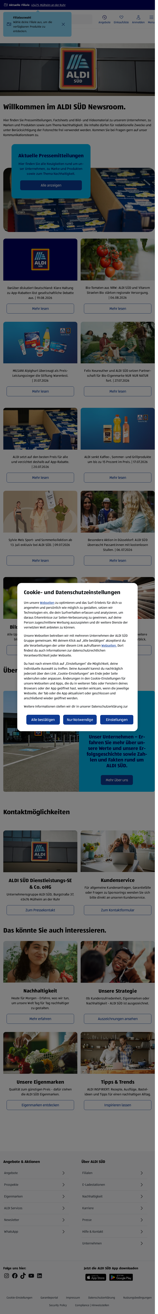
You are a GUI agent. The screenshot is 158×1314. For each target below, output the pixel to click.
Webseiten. (109, 645)
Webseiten (47, 602)
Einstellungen (117, 719)
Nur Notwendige (80, 719)
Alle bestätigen (43, 719)
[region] (77, 657)
